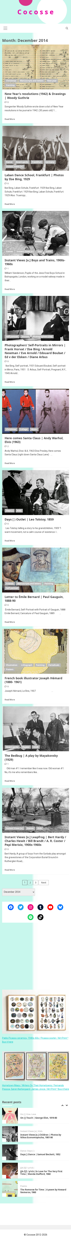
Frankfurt (36, 162)
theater (25, 747)
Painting (10, 85)
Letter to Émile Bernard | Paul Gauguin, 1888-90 (34, 599)
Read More (10, 119)
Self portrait (12, 336)
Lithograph (26, 665)
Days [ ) (9, 510)
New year (51, 80)
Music (34, 429)
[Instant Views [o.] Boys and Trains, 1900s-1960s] (35, 233)
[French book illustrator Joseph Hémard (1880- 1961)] (35, 651)
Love (39, 1187)
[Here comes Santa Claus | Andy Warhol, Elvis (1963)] (35, 411)
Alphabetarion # (28, 1187)
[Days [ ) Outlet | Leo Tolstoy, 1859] (35, 492)
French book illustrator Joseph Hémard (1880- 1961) (33, 680)
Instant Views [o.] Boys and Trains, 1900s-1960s (35, 262)
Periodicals (53, 665)
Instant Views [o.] (14, 166)
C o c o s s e (35, 11)
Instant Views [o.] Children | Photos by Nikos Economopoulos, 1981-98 (40, 1118)
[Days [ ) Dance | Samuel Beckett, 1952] (10, 1134)
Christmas (11, 80)
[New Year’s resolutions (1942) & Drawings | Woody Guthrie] (35, 67)
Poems (23, 1168)
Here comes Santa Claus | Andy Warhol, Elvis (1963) (34, 440)
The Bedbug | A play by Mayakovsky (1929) (31, 757)
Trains (49, 251)
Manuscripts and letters (31, 80)
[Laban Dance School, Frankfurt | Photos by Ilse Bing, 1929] (35, 148)
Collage (23, 429)
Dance (9, 162)
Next (43, 882)
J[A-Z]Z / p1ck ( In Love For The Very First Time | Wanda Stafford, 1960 (41, 1154)
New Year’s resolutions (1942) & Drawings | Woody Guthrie (35, 96)
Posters (9, 669)
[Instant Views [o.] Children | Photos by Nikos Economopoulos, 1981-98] (10, 1116)
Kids (19, 510)
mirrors (25, 336)
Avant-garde (22, 162)
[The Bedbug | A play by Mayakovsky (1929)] (35, 728)
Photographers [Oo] (42, 336)
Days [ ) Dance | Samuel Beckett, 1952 (40, 1136)
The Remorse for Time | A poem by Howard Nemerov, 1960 (43, 1173)
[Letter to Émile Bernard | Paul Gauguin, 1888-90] (35, 570)
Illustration (11, 665)
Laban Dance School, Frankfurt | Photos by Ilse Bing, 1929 (34, 177)
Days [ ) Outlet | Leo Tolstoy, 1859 (29, 519)
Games (9, 251)
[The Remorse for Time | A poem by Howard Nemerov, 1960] (10, 1170)
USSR (35, 747)
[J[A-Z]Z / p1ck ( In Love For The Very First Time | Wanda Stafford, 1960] (10, 1152)
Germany (49, 162)
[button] (5, 28)
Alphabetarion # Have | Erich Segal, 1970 (41, 1190)
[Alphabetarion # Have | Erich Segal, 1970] (10, 1189)
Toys (39, 251)
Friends (10, 583)
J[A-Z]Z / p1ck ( (27, 1149)
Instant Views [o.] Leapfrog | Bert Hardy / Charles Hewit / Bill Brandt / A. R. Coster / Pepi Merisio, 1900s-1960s (35, 841)
